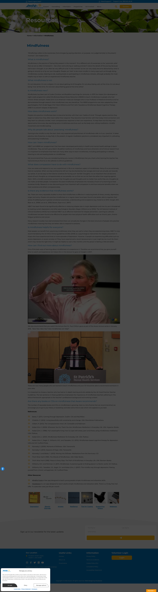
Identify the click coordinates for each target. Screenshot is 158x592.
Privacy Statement (26, 589)
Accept (10, 585)
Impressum (34, 589)
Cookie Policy (17, 589)
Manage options (41, 585)
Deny (25, 585)
